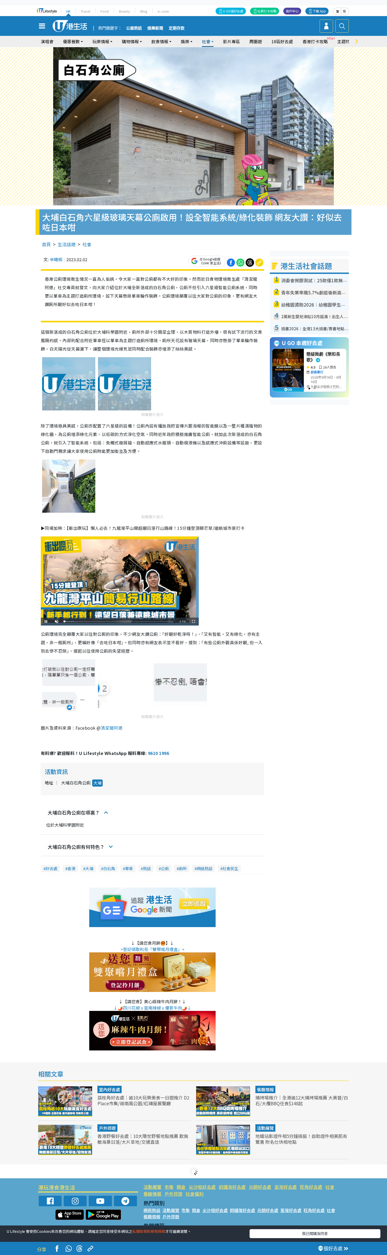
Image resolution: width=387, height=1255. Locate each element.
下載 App (319, 11)
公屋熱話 (134, 28)
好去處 (51, 868)
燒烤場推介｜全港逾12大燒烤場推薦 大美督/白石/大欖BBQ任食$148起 (301, 1100)
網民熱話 (151, 1210)
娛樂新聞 (155, 28)
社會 (86, 244)
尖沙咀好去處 (202, 1187)
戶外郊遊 (107, 1128)
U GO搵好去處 (233, 11)
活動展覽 (265, 1128)
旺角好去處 (311, 1187)
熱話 (147, 868)
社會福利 (195, 1193)
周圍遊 (255, 41)
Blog (143, 11)
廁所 (183, 868)
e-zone (163, 11)
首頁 (46, 244)
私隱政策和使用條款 (148, 1231)
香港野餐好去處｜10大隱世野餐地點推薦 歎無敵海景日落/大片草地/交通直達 (142, 1139)
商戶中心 (292, 11)
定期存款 (177, 28)
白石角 (109, 868)
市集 (169, 1187)
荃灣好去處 (285, 1187)
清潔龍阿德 (111, 728)
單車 (129, 868)
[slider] (118, 621)
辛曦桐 (56, 259)
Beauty (124, 11)
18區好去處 (282, 41)
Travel (85, 11)
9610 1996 (158, 753)
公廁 (165, 868)
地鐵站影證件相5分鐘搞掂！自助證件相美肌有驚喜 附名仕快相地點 (301, 1139)
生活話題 (67, 244)
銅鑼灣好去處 (232, 1187)
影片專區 (231, 41)
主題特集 (345, 41)
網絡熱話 (204, 868)
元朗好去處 (260, 1187)
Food (105, 11)
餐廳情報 (265, 1089)
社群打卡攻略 (266, 11)
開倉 (181, 1187)
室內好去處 (109, 1089)
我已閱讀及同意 (315, 1233)
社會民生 (230, 868)
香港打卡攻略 (315, 41)
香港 (71, 868)
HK (68, 11)
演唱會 (47, 41)
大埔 (97, 783)
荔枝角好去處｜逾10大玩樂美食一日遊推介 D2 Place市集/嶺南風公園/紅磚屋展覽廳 (143, 1100)
